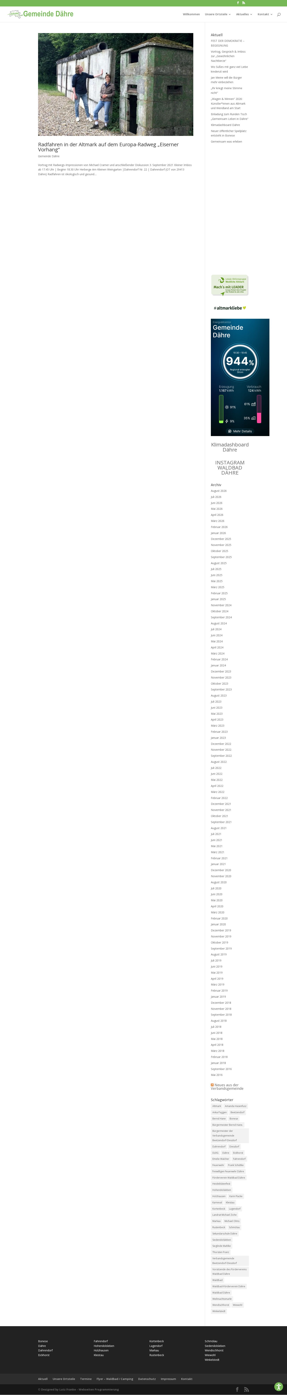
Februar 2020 (219, 918)
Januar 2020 (218, 924)
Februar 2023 (219, 731)
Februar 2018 (219, 1057)
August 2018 (219, 1020)
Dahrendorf (219, 1146)
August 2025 (219, 563)
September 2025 (221, 557)
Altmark (216, 1106)
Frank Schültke (236, 1165)
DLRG (215, 1152)
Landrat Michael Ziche (224, 1214)
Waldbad (217, 1280)
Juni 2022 (216, 774)
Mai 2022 (217, 780)
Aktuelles (242, 14)
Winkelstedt (218, 1311)
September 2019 (221, 948)
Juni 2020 (216, 894)
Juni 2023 (216, 707)
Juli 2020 (216, 888)
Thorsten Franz (220, 1252)
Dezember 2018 (221, 1003)
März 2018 (217, 1051)
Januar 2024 (218, 665)
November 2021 (221, 810)
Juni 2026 (216, 503)
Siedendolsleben (221, 1239)
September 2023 (221, 689)
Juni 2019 (216, 966)
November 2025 (221, 545)
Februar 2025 (219, 593)
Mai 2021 (217, 846)
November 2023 (221, 677)
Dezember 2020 (221, 870)
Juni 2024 (216, 635)
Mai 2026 (217, 509)
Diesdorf (234, 1146)
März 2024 (217, 653)
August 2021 (219, 828)
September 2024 (221, 617)
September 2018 (221, 1014)
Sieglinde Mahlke (221, 1246)
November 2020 (221, 876)
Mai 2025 (217, 581)
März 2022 (217, 792)
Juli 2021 (216, 834)
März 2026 (217, 521)
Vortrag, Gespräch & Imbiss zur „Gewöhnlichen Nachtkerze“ (228, 56)
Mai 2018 (217, 1039)
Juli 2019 (216, 960)
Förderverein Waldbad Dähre (228, 1177)
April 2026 (217, 515)
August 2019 (219, 954)
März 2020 (217, 912)
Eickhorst (238, 1152)
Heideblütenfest (221, 1183)
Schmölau (234, 1227)
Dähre (225, 1152)
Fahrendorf (239, 1159)
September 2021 (221, 822)
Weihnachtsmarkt (222, 1299)
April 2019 (217, 978)
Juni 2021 (216, 840)
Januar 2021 (218, 864)
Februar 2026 (219, 527)
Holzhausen (219, 1196)
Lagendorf (235, 1208)
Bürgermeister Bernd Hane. (227, 1125)
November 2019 (221, 936)
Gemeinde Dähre (49, 156)
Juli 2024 (216, 629)
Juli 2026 (216, 497)
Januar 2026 (218, 533)
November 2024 (221, 605)
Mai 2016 (217, 1075)
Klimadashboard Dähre (225, 125)
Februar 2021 (219, 858)
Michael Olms (232, 1221)
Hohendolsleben (221, 1190)
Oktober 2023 (219, 683)
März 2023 (217, 725)
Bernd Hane (219, 1118)
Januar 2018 (218, 1063)
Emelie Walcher (220, 1159)
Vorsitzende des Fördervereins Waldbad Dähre (229, 1272)
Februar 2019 (219, 990)
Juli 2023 (216, 701)
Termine (86, 1379)
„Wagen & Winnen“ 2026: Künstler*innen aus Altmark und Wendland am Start (228, 103)
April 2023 (217, 719)
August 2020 (219, 882)
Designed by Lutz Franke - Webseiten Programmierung (80, 1389)
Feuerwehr (218, 1165)
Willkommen (191, 14)
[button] (278, 1386)
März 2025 (217, 587)
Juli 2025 (216, 569)
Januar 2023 (218, 738)
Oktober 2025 (219, 551)
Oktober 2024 (219, 611)
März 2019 (217, 984)
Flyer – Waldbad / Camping (115, 1379)
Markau (216, 1221)
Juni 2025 (216, 575)
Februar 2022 (219, 798)
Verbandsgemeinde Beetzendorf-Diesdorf (224, 1261)
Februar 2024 (219, 659)
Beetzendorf (237, 1112)
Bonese (234, 1118)
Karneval (217, 1202)
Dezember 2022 (221, 744)
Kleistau (230, 1202)
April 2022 (217, 786)
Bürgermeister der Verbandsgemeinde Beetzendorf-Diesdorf (224, 1135)
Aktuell (43, 1379)
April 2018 (217, 1045)
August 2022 (219, 762)
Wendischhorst (220, 1305)
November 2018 (221, 1009)
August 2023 (219, 695)
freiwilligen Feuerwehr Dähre (228, 1171)
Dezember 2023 (221, 671)
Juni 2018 (216, 1033)
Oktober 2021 (219, 816)
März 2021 (217, 852)
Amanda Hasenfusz (235, 1106)
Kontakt (263, 14)
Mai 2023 (217, 713)
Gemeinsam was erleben (226, 141)
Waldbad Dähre (221, 1292)
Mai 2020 (217, 900)
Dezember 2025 (221, 539)
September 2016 (221, 1069)
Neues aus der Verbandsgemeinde (227, 1087)
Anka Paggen (219, 1112)
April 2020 (217, 906)
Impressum (168, 1379)
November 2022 (221, 749)
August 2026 (219, 491)
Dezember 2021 (221, 804)
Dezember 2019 (221, 930)
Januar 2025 (218, 599)
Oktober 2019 (219, 942)
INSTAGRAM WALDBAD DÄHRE (230, 467)
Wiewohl (237, 1305)
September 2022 (221, 756)
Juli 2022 (216, 768)
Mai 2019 (217, 972)
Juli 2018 (216, 1027)
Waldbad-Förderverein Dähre (228, 1286)
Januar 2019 (218, 996)
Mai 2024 (217, 641)
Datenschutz (147, 1379)
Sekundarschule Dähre (224, 1233)
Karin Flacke (235, 1196)
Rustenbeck (218, 1227)
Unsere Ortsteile (216, 14)
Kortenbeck (218, 1208)
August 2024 (219, 623)
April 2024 (217, 647)
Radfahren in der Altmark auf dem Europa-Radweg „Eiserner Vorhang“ (108, 147)
